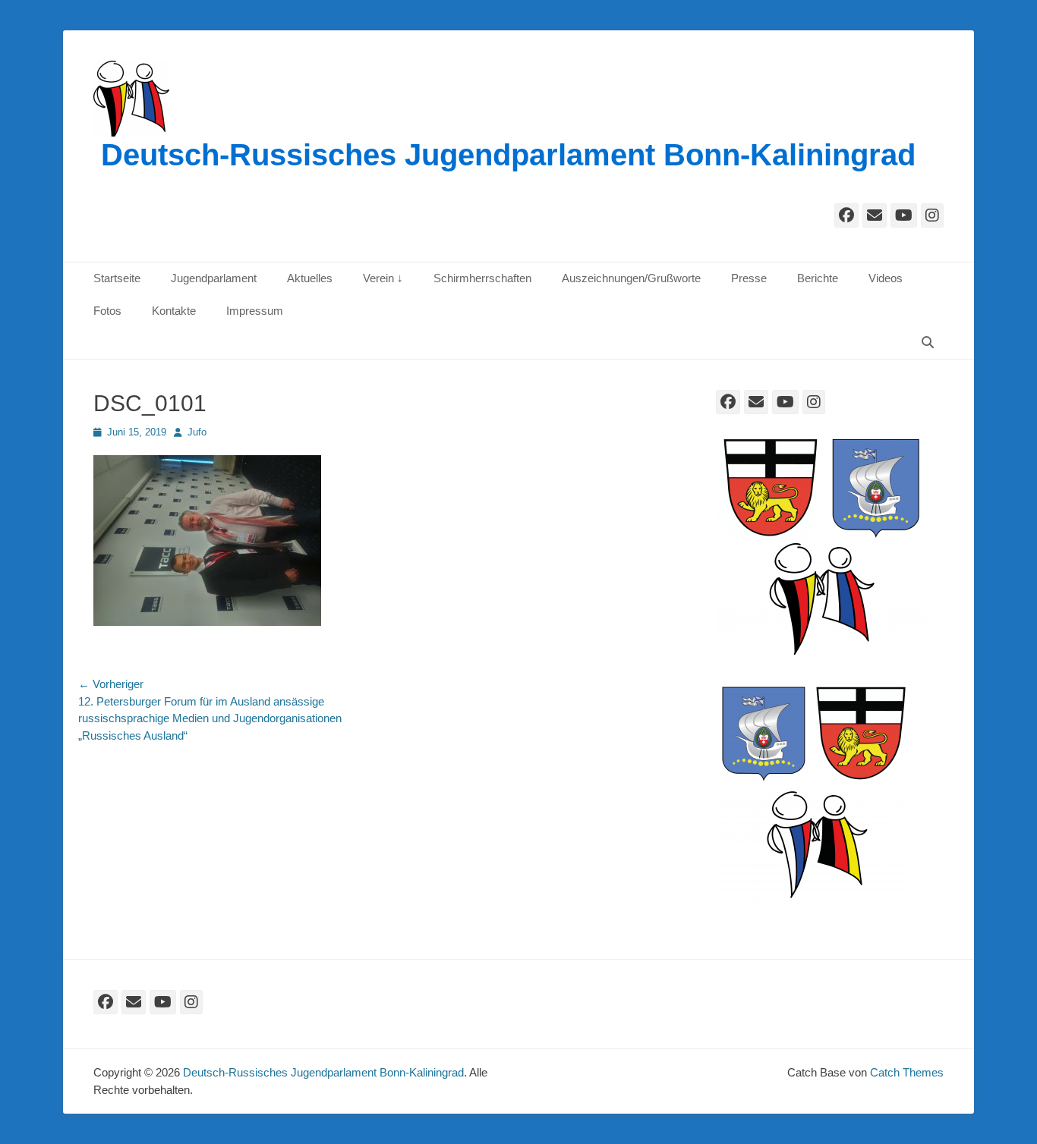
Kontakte (174, 310)
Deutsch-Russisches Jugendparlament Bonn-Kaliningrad (508, 154)
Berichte (817, 278)
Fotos (107, 310)
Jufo (197, 432)
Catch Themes (907, 1072)
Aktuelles (310, 278)
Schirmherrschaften (482, 278)
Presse (749, 278)
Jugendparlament (214, 278)
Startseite (116, 278)
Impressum (254, 310)
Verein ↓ (383, 278)
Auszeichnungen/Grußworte (631, 278)
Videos (885, 278)
